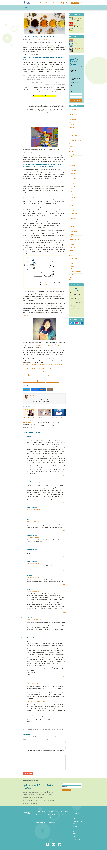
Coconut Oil (73, 173)
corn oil (53, 372)
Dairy (72, 189)
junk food (50, 375)
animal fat (26, 369)
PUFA (53, 378)
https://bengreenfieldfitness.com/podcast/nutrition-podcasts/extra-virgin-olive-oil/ (44, 364)
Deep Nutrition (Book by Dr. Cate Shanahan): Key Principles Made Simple (78, 825)
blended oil (49, 369)
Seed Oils (71, 151)
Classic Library (72, 117)
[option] (44, 104)
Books (70, 277)
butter (55, 369)
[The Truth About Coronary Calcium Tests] (44, 412)
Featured (71, 146)
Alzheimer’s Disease (75, 229)
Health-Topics (72, 195)
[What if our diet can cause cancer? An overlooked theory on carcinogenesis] (30, 412)
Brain (72, 205)
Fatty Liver (73, 236)
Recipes (71, 253)
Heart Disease (74, 213)
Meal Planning (74, 162)
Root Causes (73, 124)
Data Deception (72, 119)
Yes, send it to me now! (76, 100)
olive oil (26, 378)
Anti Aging (73, 197)
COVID (72, 210)
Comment (26, 754)
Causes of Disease (75, 200)
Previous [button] (23, 111)
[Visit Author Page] (26, 396)
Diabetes (73, 208)
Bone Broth (73, 170)
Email (46, 739)
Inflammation (74, 221)
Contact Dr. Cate (52, 815)
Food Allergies (74, 231)
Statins (72, 234)
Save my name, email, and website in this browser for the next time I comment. (44, 750)
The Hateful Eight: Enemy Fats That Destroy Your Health (78, 24)
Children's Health (73, 114)
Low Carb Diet (74, 135)
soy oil (48, 381)
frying (25, 375)
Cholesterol (73, 165)
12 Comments (53, 39)
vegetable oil (55, 381)
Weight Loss (73, 216)
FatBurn (71, 143)
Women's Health (74, 247)
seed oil (34, 381)
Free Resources (77, 839)
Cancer (72, 223)
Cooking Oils (73, 178)
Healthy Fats (74, 258)
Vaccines (73, 226)
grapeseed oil (32, 375)
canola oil (61, 369)
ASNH (33, 369)
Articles (38, 818)
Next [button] (65, 111)
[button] (81, 3)
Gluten (72, 266)
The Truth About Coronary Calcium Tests (44, 418)
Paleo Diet (73, 127)
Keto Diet (73, 130)
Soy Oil (72, 183)
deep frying (59, 372)
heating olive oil (42, 375)
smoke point (41, 381)
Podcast (71, 250)
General (71, 274)
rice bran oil (27, 381)
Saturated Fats (74, 261)
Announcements (72, 112)
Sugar (72, 269)
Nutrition (25, 9)
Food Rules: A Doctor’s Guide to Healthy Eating (48, 346)
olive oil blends (34, 378)
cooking (26, 372)
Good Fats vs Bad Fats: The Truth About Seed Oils (78, 18)
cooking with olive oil (43, 372)
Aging (72, 244)
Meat (72, 191)
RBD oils (60, 378)
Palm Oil (73, 168)
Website (25, 745)
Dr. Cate (38, 39)
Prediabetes (73, 218)
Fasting (72, 202)
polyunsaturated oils (45, 378)
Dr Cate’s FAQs (77, 836)
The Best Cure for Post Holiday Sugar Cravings (58, 418)
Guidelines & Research (76, 271)
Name (24, 739)
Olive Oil (73, 186)
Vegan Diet (73, 132)
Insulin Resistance (75, 239)
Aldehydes (73, 156)
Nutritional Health (59, 375)
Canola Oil (73, 181)
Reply (64, 475)
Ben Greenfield (40, 369)
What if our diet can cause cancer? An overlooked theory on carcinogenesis (29, 420)
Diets (70, 122)
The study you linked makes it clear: (36, 701)
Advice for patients (73, 109)
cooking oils (33, 372)
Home (37, 815)
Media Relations (52, 818)
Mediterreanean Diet (75, 138)
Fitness (70, 149)
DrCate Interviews (73, 280)
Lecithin (73, 176)
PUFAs (72, 154)
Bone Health (73, 242)
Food (70, 160)
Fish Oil (72, 263)
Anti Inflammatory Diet (76, 140)
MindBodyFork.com (36, 344)
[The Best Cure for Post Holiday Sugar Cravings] (59, 412)
